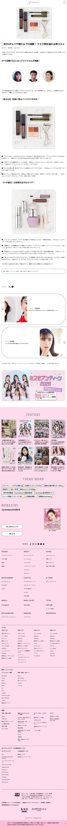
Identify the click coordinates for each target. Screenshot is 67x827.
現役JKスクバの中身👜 (28, 489)
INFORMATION (51, 613)
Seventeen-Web (6, 363)
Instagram (5, 605)
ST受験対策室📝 (30, 496)
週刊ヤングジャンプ (22, 648)
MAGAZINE (27, 613)
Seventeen (4, 675)
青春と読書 (4, 726)
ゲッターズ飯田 (49, 608)
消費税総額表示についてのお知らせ (10, 805)
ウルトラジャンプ (22, 662)
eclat (3, 690)
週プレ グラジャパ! (22, 680)
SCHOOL (49, 552)
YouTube (27, 605)
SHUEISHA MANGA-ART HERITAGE (7, 757)
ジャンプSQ (4, 636)
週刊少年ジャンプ (6, 633)
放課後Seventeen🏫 (45, 496)
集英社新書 (20, 728)
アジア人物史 (5, 729)
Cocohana (52, 653)
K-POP (3, 588)
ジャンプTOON (5, 646)
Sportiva (20, 683)
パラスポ (20, 685)
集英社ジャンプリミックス (8, 656)
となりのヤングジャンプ (23, 657)
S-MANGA (4, 653)
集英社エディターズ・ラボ (24, 757)
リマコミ (36, 653)
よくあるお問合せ (16, 802)
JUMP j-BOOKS (37, 720)
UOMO (3, 700)
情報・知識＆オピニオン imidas (23, 740)
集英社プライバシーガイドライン (31, 802)
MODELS (4, 600)
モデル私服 (4, 559)
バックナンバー (27, 617)
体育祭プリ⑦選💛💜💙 (10, 489)
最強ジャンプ (5, 641)
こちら (42, 824)
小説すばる (4, 719)
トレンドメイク (27, 559)
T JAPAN (4, 693)
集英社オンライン (6, 703)
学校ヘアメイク (49, 562)
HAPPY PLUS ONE (6, 695)
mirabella (4, 777)
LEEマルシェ (5, 769)
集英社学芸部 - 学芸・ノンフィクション (24, 722)
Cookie (51, 651)
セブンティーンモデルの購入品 (12, 485)
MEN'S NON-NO (5, 698)
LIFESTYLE (27, 578)
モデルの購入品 (27, 588)
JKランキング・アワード (30, 585)
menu (65, 3)
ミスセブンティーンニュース (8, 617)
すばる (3, 716)
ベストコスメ (27, 562)
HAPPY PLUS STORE (6, 764)
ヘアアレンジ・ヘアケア (30, 566)
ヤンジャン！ (21, 655)
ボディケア (26, 573)
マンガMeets (37, 656)
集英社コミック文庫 (6, 658)
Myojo (19, 675)
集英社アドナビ (21, 754)
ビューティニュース (23, 363)
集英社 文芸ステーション (8, 721)
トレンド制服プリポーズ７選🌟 (12, 496)
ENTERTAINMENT (7, 578)
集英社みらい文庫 (54, 716)
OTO (3, 754)
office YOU (52, 656)
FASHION (5, 552)
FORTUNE (49, 605)
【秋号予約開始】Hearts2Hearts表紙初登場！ (17, 493)
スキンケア (26, 570)
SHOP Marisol (5, 772)
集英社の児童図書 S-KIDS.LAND (55, 719)
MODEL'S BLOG (29, 600)
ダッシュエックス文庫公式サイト (40, 723)
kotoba (19, 734)
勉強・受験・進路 (50, 566)
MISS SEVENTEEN (7, 613)
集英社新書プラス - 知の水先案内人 (24, 731)
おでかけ (26, 592)
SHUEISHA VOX (5, 767)
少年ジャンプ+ (5, 643)
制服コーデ (48, 559)
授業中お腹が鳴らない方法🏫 (53, 485)
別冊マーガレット (38, 648)
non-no (3, 678)
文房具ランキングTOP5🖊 (33, 485)
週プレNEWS (21, 678)
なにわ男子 (4, 585)
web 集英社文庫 (5, 724)
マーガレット (37, 646)
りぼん (35, 643)
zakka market (5, 782)
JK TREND (49, 578)
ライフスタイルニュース (29, 581)
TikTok (48, 600)
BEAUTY (14, 363)
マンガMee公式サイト (39, 651)
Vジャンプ (4, 638)
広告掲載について (6, 802)
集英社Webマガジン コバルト (40, 727)
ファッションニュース (7, 555)
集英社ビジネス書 (22, 725)
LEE (2, 688)
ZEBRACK (4, 648)
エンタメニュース (6, 581)
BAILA (3, 680)
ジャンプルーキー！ (6, 651)
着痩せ (3, 566)
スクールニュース (50, 555)
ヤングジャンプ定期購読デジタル (24, 651)
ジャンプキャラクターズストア (8, 761)
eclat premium (5, 774)
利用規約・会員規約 (45, 802)
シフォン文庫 (37, 730)
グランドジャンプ (22, 660)
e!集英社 (20, 737)
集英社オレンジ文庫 (38, 717)
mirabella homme (6, 779)
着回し (3, 562)
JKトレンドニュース (51, 581)
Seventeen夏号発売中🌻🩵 (45, 493)
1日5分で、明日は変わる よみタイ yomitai (24, 718)
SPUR (3, 685)
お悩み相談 (26, 596)
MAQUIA (4, 683)
